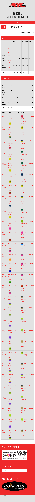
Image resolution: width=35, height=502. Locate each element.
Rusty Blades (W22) (24, 288)
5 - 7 (16, 308)
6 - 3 (16, 274)
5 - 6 (16, 319)
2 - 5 (16, 174)
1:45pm (31, 319)
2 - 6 (16, 385)
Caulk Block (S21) (9, 67)
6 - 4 (16, 196)
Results (17, 112)
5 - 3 (16, 127)
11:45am (31, 330)
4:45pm (31, 232)
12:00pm (31, 308)
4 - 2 (16, 185)
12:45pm (31, 116)
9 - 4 (16, 352)
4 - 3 (16, 254)
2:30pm (31, 408)
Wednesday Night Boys (24, 225)
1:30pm (31, 127)
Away (22, 112)
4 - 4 (16, 285)
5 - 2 (16, 221)
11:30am (31, 285)
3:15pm (31, 152)
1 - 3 (16, 210)
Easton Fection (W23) (10, 46)
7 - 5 (16, 163)
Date (3, 112)
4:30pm (31, 221)
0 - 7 (16, 363)
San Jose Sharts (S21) (24, 299)
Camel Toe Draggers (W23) (10, 131)
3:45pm (31, 263)
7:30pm (31, 185)
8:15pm (31, 163)
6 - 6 (16, 152)
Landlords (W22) (10, 256)
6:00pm (31, 174)
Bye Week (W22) (9, 53)
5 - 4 (16, 374)
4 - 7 (16, 330)
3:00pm (31, 430)
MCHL (17, 13)
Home (10, 112)
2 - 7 (16, 116)
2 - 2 (16, 263)
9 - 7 (16, 408)
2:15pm (31, 243)
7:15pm (31, 141)
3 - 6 (16, 243)
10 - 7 (16, 141)
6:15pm (31, 274)
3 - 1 (16, 419)
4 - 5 (16, 430)
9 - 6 (16, 296)
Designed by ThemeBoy (6, 497)
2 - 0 (16, 232)
